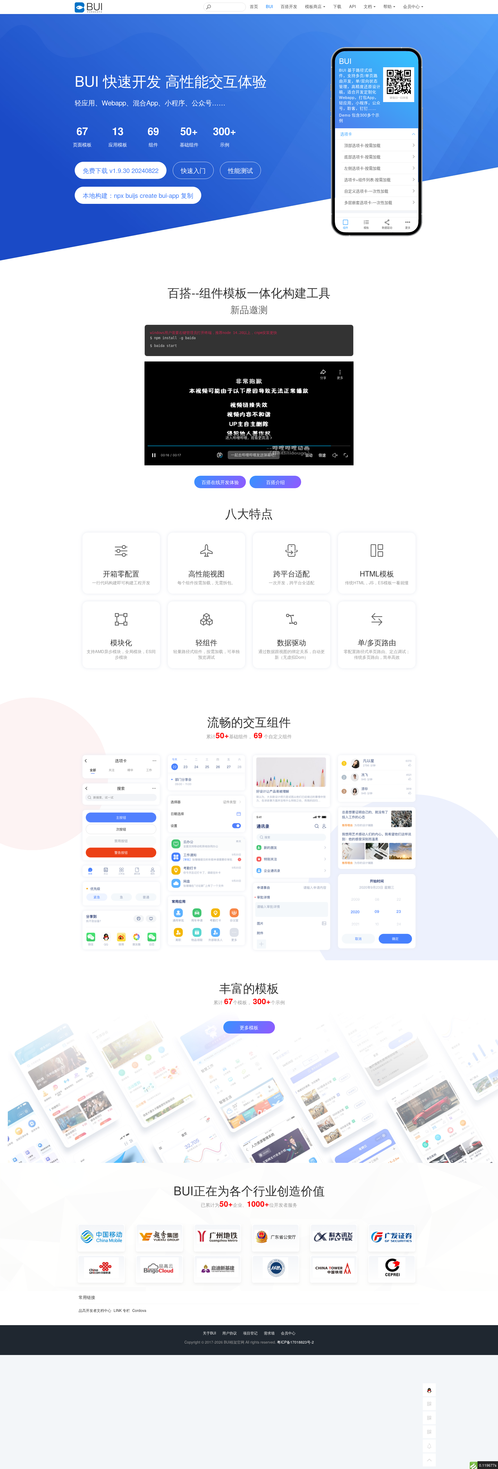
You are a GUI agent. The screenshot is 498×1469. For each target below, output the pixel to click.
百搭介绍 (275, 482)
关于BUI (209, 1333)
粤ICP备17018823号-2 (295, 1342)
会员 (411, 6)
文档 (368, 6)
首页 (254, 6)
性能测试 (240, 170)
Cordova (139, 1310)
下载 (337, 6)
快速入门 (193, 170)
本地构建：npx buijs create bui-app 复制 (138, 195)
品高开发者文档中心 (95, 1310)
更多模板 (249, 1027)
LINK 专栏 (122, 1310)
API (352, 6)
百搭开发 (289, 6)
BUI (269, 6)
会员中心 (288, 1333)
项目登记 (250, 1333)
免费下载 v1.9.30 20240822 (120, 170)
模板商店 (314, 6)
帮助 (388, 6)
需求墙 (269, 1333)
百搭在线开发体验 (220, 482)
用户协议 (229, 1333)
